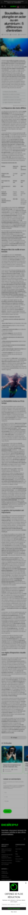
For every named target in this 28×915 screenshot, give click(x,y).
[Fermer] (26, 883)
